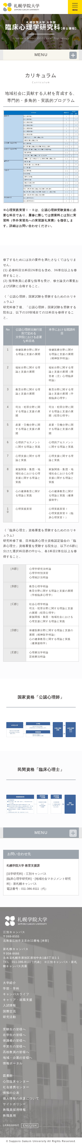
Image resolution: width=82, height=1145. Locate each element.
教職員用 (9, 1115)
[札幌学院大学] (21, 7)
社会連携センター (16, 1087)
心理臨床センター (16, 1081)
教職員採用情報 (14, 1109)
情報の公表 (11, 1092)
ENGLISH (29, 1125)
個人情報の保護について (21, 1098)
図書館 (8, 1075)
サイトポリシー (14, 1104)
